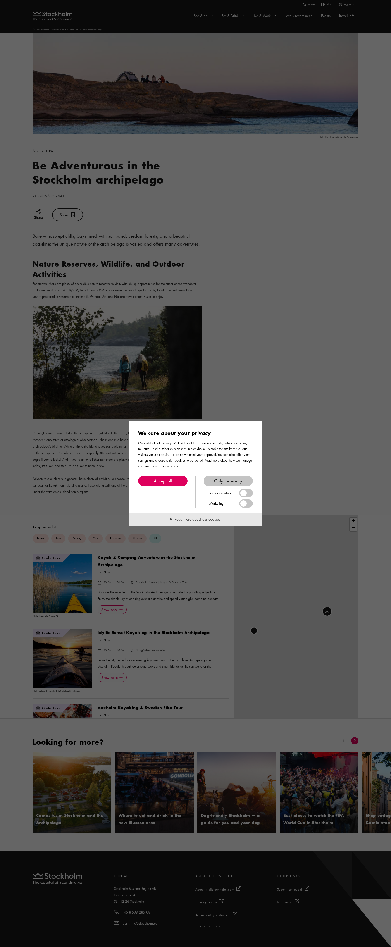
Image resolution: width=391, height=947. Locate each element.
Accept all (163, 481)
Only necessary (228, 481)
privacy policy (168, 466)
